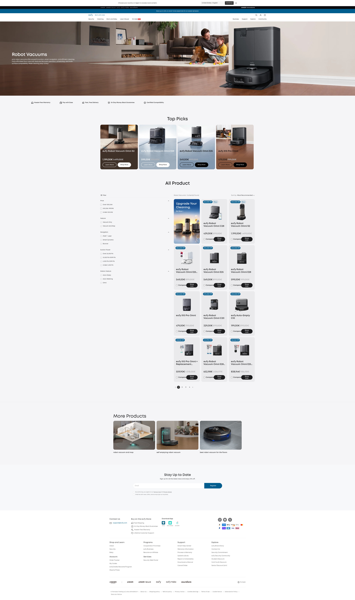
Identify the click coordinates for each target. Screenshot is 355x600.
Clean (112, 546)
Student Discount (218, 559)
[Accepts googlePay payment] (237, 525)
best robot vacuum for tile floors (213, 452)
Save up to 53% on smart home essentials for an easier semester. (177, 11)
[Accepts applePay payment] (228, 525)
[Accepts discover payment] (233, 525)
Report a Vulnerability (186, 559)
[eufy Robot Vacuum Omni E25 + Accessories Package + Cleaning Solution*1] (242, 350)
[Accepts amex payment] (224, 525)
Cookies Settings (192, 591)
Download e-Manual (185, 562)
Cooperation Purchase (151, 546)
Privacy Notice (168, 492)
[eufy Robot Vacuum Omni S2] (242, 212)
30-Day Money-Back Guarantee (146, 526)
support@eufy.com (120, 523)
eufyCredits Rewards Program (121, 567)
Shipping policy (154, 591)
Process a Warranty (185, 552)
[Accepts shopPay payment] (224, 528)
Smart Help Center (184, 546)
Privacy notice (179, 591)
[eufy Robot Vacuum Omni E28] (242, 258)
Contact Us (216, 549)
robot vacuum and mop (123, 452)
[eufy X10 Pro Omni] (187, 304)
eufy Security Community (221, 555)
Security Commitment (220, 552)
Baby (111, 552)
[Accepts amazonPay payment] (219, 525)
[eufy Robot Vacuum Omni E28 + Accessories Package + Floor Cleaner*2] (214, 350)
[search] (256, 15)
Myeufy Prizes (115, 570)
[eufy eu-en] (91, 15)
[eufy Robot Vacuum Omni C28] (214, 212)
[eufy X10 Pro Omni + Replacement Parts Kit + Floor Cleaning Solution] (187, 350)
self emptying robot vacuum (168, 452)
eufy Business (148, 549)
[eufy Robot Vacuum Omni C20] (214, 304)
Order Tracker (115, 560)
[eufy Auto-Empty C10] (242, 304)
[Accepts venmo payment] (228, 528)
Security (113, 549)
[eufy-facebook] (225, 520)
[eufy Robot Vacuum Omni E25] (214, 258)
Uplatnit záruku (183, 555)
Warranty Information (186, 549)
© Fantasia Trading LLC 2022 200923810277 (124, 591)
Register (213, 485)
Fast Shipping (139, 523)
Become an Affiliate (150, 552)
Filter (104, 195)
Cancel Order (182, 565)
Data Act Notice (116, 594)
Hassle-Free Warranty (142, 529)
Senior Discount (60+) (219, 565)
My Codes (113, 563)
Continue (229, 3)
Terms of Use (157, 492)
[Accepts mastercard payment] (242, 525)
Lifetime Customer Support (144, 533)
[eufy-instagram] (220, 520)
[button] (236, 3)
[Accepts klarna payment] (237, 528)
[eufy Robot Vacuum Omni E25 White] (187, 258)
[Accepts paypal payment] (219, 528)
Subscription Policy (231, 591)
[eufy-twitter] (230, 520)
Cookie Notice (217, 591)
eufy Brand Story (218, 546)
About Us (143, 591)
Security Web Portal (150, 560)
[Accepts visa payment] (233, 528)
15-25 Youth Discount (219, 562)
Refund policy (167, 591)
